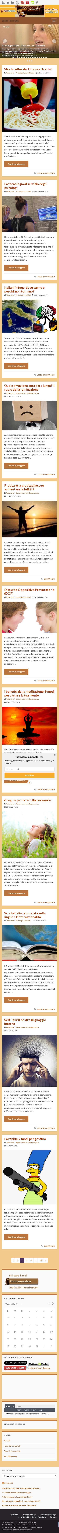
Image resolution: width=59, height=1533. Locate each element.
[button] (29, 757)
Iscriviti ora (29, 775)
